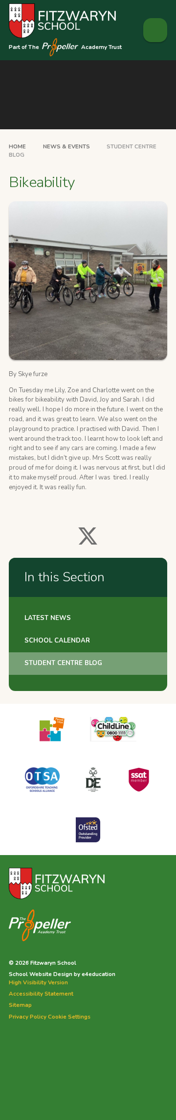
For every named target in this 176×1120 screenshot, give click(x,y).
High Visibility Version (38, 982)
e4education (98, 974)
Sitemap (20, 1005)
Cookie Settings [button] (69, 1017)
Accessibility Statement (41, 994)
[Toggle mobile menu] (155, 30)
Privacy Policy (27, 1017)
